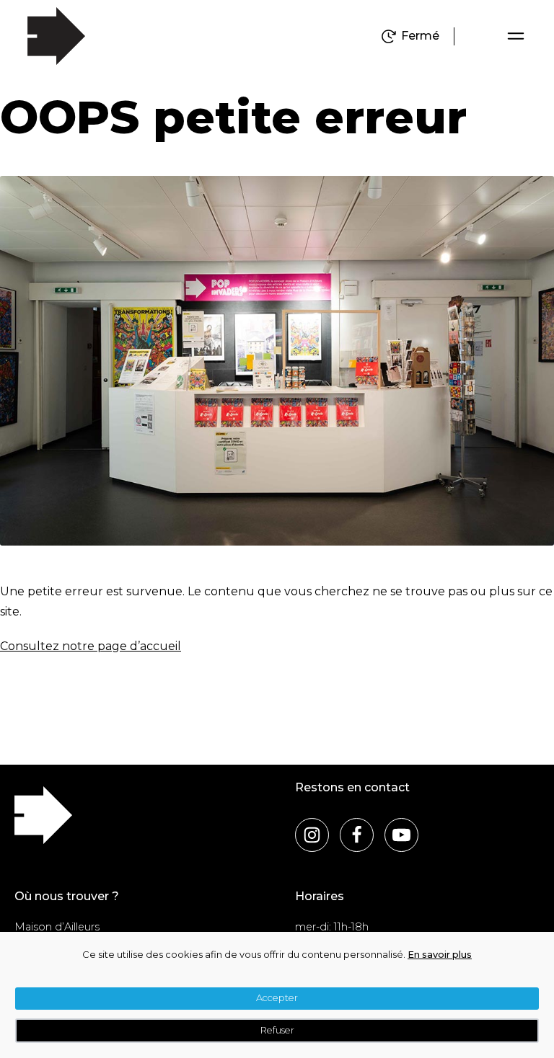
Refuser (277, 1030)
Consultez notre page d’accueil (90, 646)
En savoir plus (440, 954)
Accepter (277, 997)
